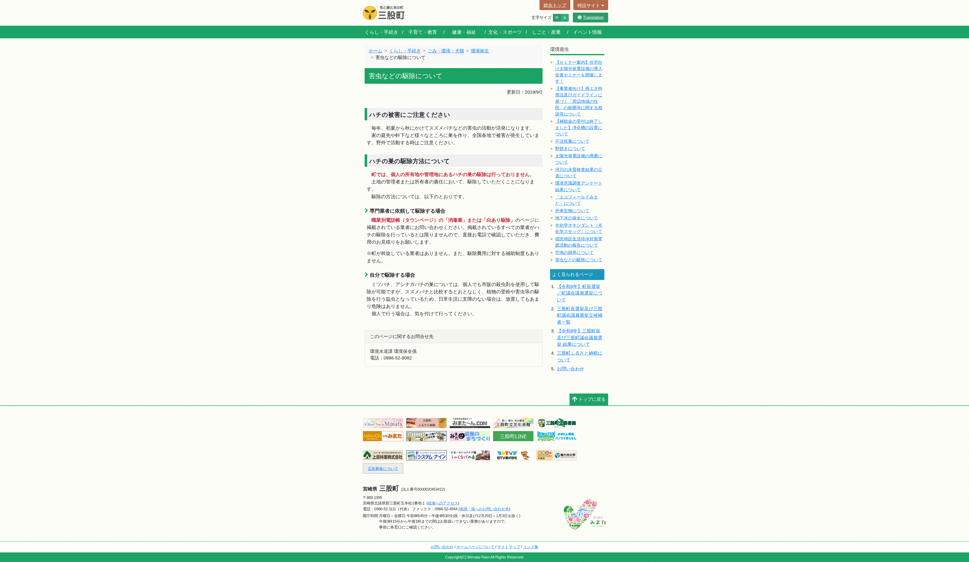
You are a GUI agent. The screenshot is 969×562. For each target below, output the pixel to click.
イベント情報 (587, 32)
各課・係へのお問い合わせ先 (484, 509)
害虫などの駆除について (578, 260)
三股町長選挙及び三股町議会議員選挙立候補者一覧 (579, 315)
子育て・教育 (422, 32)
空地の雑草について (574, 252)
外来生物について (572, 210)
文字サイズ (541, 17)
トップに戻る (592, 399)
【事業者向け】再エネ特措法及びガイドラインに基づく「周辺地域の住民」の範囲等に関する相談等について (578, 101)
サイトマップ (508, 547)
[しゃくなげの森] (470, 455)
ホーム (375, 50)
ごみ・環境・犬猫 (446, 50)
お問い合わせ (570, 368)
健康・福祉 (464, 32)
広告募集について (383, 468)
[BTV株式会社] (513, 455)
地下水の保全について (576, 218)
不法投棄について (572, 141)
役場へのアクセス (443, 503)
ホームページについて (475, 547)
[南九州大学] (556, 455)
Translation (593, 17)
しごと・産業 (546, 32)
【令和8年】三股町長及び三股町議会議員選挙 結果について (579, 337)
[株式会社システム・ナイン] (426, 455)
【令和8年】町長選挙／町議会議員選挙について (579, 293)
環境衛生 (480, 50)
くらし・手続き (381, 32)
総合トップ (555, 5)
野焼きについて (570, 148)
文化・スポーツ (505, 32)
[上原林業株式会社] (383, 455)
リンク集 (530, 547)
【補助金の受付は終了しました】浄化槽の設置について (578, 127)
